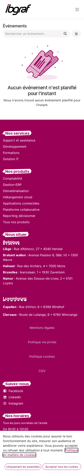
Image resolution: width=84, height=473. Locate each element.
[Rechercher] (65, 33)
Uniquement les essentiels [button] (22, 466)
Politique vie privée (42, 342)
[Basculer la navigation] (77, 9)
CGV (42, 371)
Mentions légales (42, 328)
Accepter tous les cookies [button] (61, 466)
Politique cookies (42, 356)
